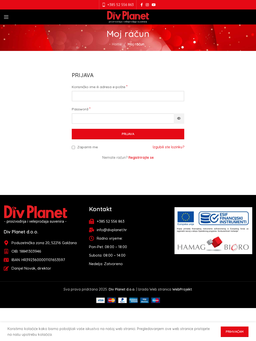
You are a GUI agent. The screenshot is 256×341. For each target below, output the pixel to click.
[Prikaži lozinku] (179, 118)
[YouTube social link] (153, 4)
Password (81, 108)
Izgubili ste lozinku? (168, 147)
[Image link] (36, 214)
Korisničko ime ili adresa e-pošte (100, 86)
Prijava (128, 134)
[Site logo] (128, 16)
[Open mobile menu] (6, 17)
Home (117, 44)
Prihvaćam (235, 332)
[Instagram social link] (147, 4)
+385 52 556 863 (120, 4)
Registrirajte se (141, 157)
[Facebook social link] (141, 4)
